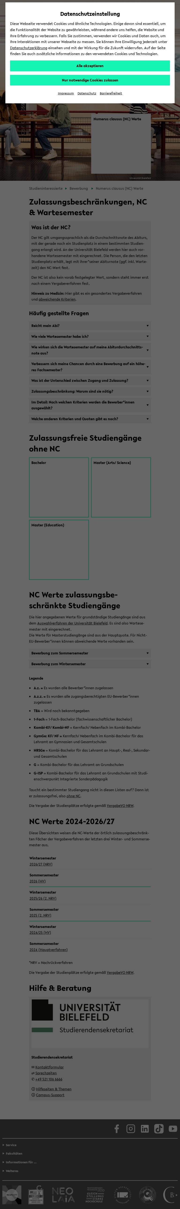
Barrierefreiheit (111, 93)
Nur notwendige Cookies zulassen (90, 80)
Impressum (66, 93)
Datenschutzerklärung (28, 47)
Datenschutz (87, 93)
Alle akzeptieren (90, 65)
